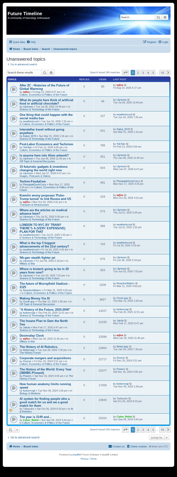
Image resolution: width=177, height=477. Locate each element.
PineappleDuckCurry (34, 184)
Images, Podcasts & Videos (35, 176)
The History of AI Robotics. (39, 347)
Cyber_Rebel (30, 420)
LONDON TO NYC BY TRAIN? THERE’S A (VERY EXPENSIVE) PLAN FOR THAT (42, 228)
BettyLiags (29, 350)
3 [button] (143, 73)
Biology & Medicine (30, 393)
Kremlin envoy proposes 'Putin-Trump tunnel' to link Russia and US (45, 197)
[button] (125, 72)
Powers (27, 376)
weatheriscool (30, 121)
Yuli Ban (27, 147)
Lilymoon (28, 106)
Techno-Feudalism (33, 181)
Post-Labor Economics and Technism (46, 144)
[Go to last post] (125, 85)
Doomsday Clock (32, 335)
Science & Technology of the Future (39, 109)
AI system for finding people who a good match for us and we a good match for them (45, 402)
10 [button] (162, 73)
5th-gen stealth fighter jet (37, 257)
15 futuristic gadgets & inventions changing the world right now (44, 168)
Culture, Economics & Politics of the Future (43, 94)
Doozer (27, 361)
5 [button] (153, 73)
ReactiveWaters (32, 290)
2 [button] (138, 73)
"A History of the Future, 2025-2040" (45, 309)
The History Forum (30, 352)
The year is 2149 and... (36, 417)
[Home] (10, 9)
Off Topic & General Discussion (37, 161)
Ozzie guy (29, 301)
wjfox (26, 92)
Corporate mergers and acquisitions (45, 358)
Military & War (27, 263)
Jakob (26, 327)
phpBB (76, 454)
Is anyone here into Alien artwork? (44, 155)
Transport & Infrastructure (34, 204)
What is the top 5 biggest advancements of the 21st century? (44, 244)
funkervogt (29, 312)
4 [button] (148, 73)
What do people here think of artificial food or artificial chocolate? (46, 101)
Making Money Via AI (35, 298)
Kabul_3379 (29, 136)
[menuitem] (31, 42)
